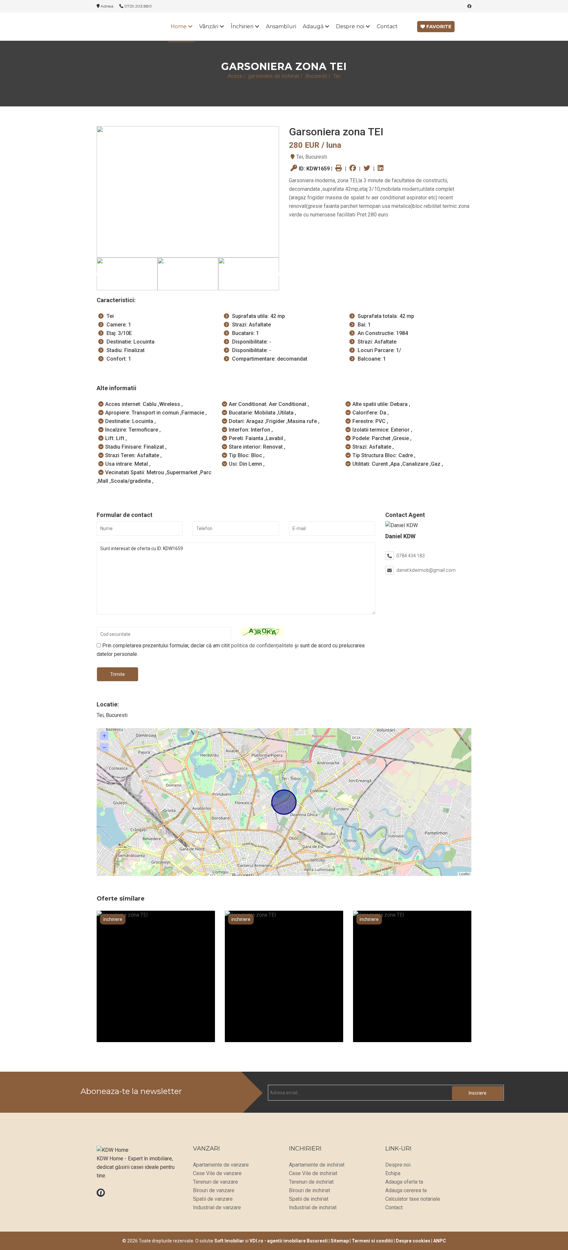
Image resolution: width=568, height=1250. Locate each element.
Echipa (392, 1173)
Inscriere (477, 1093)
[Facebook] (469, 6)
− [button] (104, 747)
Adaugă (314, 26)
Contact (387, 26)
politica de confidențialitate (262, 645)
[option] (188, 191)
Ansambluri (281, 26)
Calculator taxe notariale (412, 1199)
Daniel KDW (400, 536)
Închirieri (243, 26)
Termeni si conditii (372, 1240)
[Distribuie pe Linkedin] (380, 169)
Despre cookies (413, 1240)
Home (179, 26)
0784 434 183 (410, 555)
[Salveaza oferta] (191, 1048)
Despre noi (351, 26)
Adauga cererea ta (406, 1190)
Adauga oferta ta (404, 1182)
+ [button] (104, 735)
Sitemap (340, 1240)
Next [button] (272, 273)
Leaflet (464, 874)
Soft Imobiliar (229, 1240)
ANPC (439, 1240)
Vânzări (209, 26)
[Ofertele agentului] (428, 525)
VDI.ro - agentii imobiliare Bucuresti (288, 1240)
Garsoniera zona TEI (156, 1025)
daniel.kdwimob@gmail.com (426, 570)
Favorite (438, 27)
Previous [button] (103, 273)
